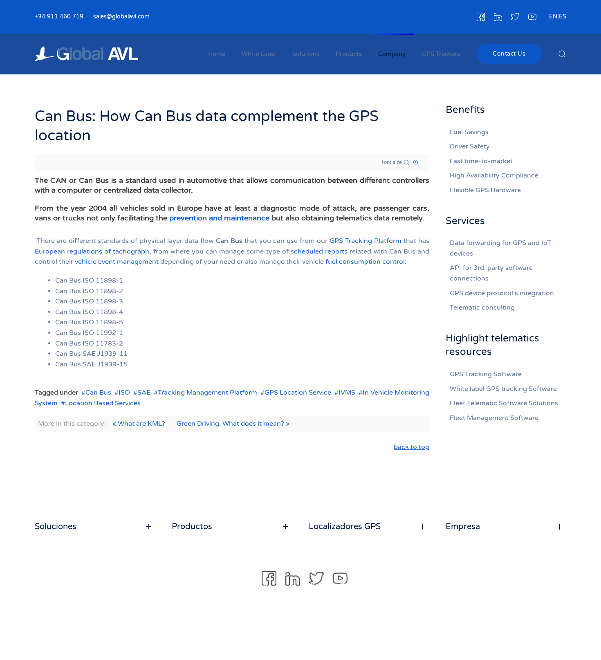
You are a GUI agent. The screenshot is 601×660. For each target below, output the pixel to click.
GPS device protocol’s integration (502, 293)
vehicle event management (117, 262)
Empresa (463, 527)
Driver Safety (470, 146)
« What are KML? (138, 424)
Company (392, 54)
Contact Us (509, 53)
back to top (411, 447)
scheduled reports (319, 251)
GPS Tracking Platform (365, 241)
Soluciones (55, 527)
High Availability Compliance (494, 175)
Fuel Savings (469, 132)
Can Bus (98, 392)
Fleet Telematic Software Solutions (504, 403)
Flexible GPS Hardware (485, 190)
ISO (124, 392)
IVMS (347, 392)
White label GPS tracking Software (503, 389)
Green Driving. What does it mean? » (233, 424)
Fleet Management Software (494, 418)
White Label (259, 54)
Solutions (305, 54)
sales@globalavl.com (121, 16)
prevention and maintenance (219, 217)
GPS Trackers (441, 54)
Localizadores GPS (345, 527)
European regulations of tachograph (92, 251)
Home (216, 54)
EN (553, 16)
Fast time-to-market (481, 161)
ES (562, 16)
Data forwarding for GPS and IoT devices (500, 248)
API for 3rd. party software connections (491, 273)
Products (349, 54)
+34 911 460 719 (59, 16)
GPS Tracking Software (486, 374)
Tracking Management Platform (207, 392)
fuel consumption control (365, 262)
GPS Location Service (298, 392)
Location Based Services (103, 403)
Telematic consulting (482, 307)
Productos (192, 527)
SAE (143, 392)
